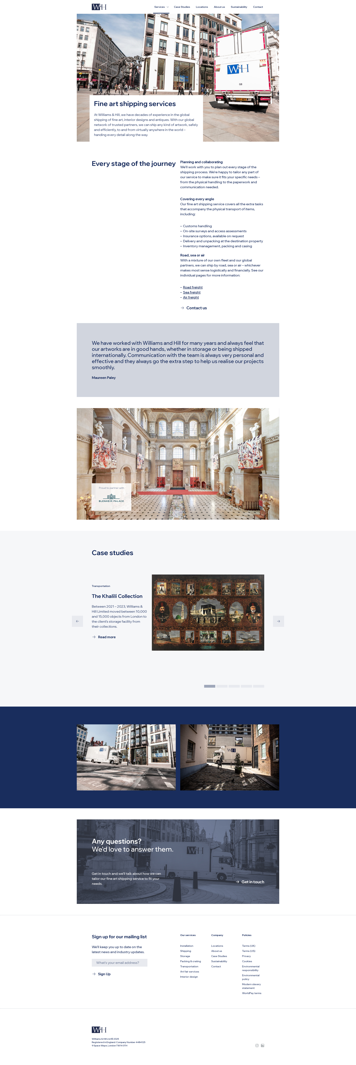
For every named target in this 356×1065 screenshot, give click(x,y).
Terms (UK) (248, 945)
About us (219, 6)
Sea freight (192, 292)
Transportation (189, 966)
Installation (186, 945)
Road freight (193, 287)
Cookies (247, 961)
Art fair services (189, 971)
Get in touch (253, 881)
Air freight (191, 297)
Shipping (185, 951)
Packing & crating (190, 961)
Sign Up (104, 974)
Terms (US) (248, 951)
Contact (258, 6)
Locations (202, 6)
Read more (107, 637)
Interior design (189, 976)
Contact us (196, 307)
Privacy (246, 956)
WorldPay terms (251, 993)
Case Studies (182, 6)
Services (159, 6)
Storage (185, 956)
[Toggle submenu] (167, 7)
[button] (209, 686)
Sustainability (239, 6)
